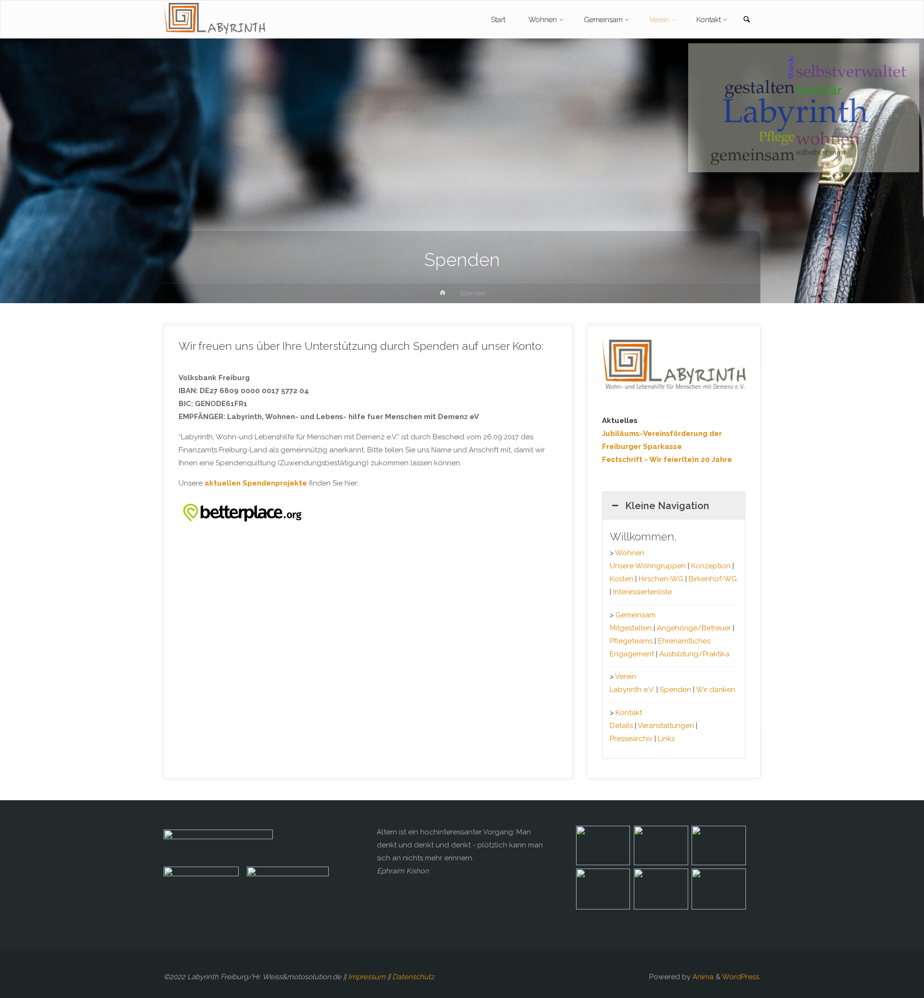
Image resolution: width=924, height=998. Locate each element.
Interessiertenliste (642, 592)
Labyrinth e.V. (632, 689)
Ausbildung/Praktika (694, 654)
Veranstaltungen (666, 725)
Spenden (675, 689)
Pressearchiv (631, 738)
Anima (702, 976)
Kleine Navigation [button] (667, 506)
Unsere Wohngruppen (648, 566)
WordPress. (741, 976)
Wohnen (629, 553)
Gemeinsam (635, 615)
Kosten (621, 579)
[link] (746, 20)
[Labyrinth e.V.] (214, 19)
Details (621, 725)
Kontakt (629, 712)
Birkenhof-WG (713, 579)
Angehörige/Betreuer (694, 628)
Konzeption (711, 566)
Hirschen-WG (661, 579)
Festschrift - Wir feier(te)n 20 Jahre (667, 459)
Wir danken (715, 689)
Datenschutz (413, 976)
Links (666, 738)
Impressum (366, 976)
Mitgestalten (631, 628)
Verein (625, 676)
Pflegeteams (631, 641)
